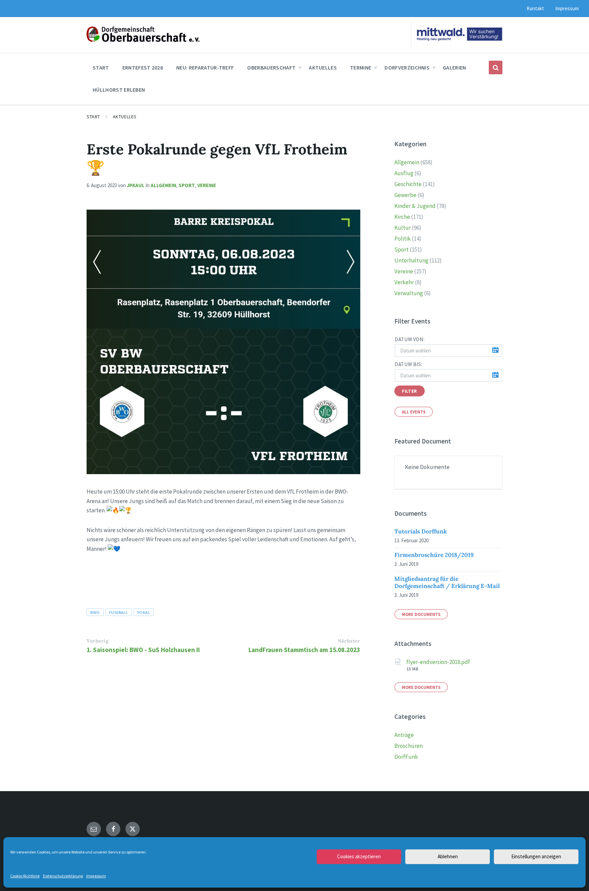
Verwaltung (408, 293)
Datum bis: (408, 364)
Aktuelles (125, 117)
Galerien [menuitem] (454, 67)
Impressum (96, 875)
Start (93, 117)
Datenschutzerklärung (63, 875)
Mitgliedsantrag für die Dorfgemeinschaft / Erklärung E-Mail (447, 582)
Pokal (143, 612)
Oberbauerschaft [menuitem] (271, 67)
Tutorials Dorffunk (420, 531)
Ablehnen (448, 856)
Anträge (404, 735)
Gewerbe (405, 195)
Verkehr (404, 282)
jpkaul (136, 185)
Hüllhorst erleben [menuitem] (119, 89)
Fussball (118, 612)
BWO (95, 612)
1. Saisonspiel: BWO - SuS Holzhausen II (143, 650)
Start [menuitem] (101, 67)
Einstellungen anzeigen (536, 856)
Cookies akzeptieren (359, 856)
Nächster (349, 641)
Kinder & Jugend (415, 206)
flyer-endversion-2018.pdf (438, 662)
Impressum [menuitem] (567, 8)
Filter (409, 391)
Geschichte (408, 184)
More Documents (421, 614)
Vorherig (97, 641)
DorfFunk (406, 756)
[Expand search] (495, 67)
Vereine (206, 185)
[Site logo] (143, 40)
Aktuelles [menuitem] (323, 67)
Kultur (402, 227)
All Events (413, 411)
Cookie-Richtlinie (25, 875)
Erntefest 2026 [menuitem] (142, 67)
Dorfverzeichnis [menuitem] (406, 67)
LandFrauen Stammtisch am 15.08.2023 (304, 650)
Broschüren (408, 746)
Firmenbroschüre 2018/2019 (434, 555)
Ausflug (403, 173)
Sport (187, 185)
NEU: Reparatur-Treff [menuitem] (205, 67)
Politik (402, 238)
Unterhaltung (411, 260)
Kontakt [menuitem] (535, 8)
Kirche (402, 217)
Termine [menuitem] (360, 67)
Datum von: (409, 339)
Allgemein (163, 185)
